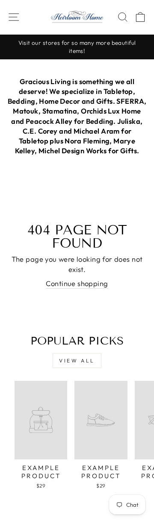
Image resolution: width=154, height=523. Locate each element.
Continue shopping (77, 283)
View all (77, 360)
